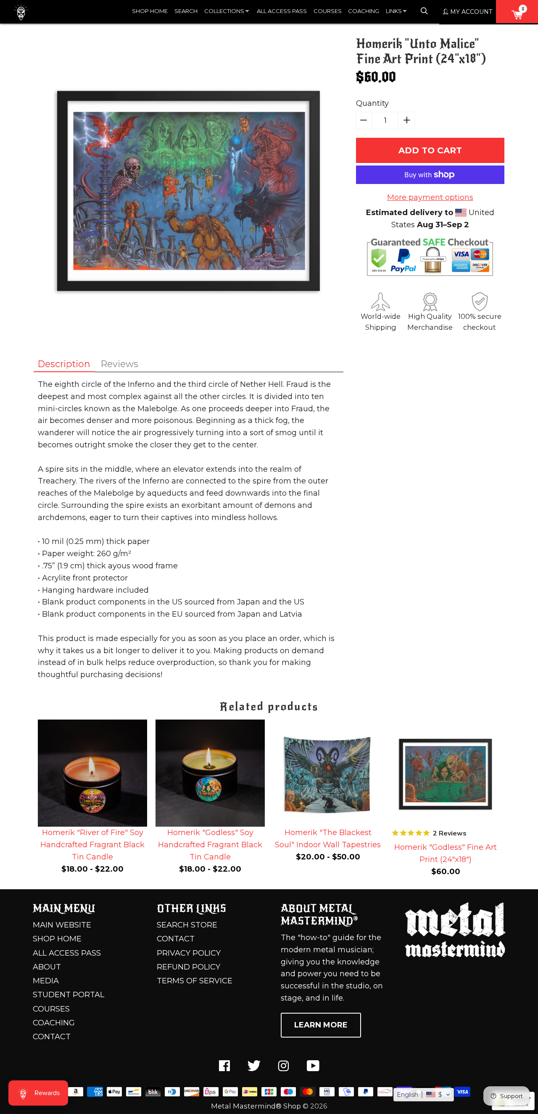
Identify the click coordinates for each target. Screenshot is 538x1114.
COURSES (328, 11)
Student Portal (68, 994)
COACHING (363, 11)
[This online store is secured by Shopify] (513, 1107)
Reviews (119, 363)
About (47, 967)
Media (46, 980)
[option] (92, 799)
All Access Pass (67, 953)
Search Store (187, 925)
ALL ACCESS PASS (282, 11)
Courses (51, 1009)
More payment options (430, 197)
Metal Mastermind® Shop (256, 1106)
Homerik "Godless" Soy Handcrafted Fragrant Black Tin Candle (210, 845)
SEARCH (186, 11)
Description (64, 363)
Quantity (372, 103)
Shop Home (57, 938)
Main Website (62, 925)
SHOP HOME (150, 11)
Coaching (54, 1022)
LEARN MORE (321, 1025)
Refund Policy (188, 967)
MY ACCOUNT (470, 12)
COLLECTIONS (224, 11)
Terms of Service (194, 980)
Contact (52, 1036)
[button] (423, 1094)
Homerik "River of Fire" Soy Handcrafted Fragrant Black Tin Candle (92, 845)
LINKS (394, 11)
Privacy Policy (189, 953)
